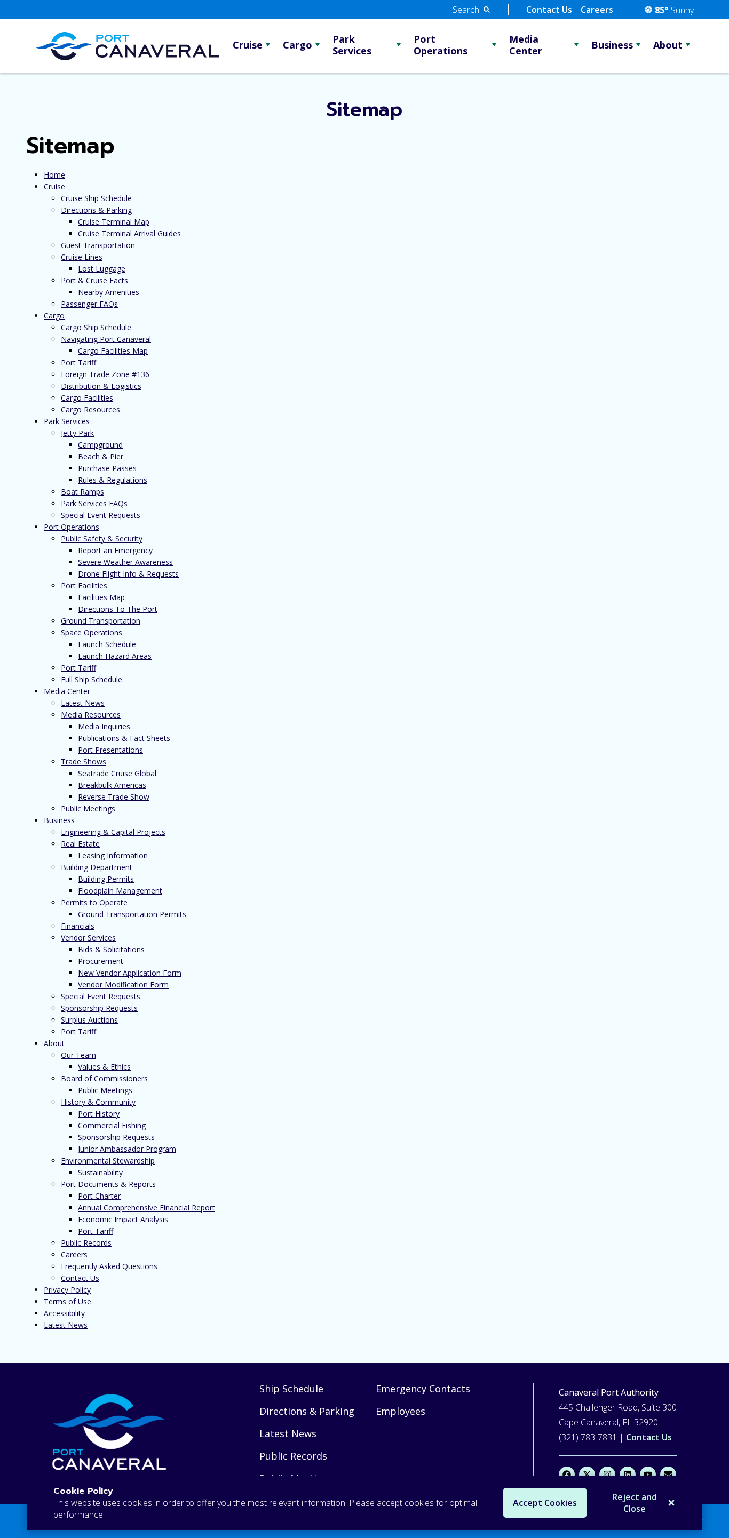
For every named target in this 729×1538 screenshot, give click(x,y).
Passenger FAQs (89, 304)
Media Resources (91, 715)
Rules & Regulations (112, 480)
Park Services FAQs (94, 503)
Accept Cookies (545, 1503)
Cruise (248, 44)
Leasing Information (113, 855)
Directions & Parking (96, 210)
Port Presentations (110, 750)
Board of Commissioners (104, 1078)
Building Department (96, 867)
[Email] (668, 1475)
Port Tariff (78, 362)
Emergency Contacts (423, 1388)
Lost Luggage (101, 269)
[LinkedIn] (628, 1475)
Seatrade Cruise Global (117, 773)
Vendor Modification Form (123, 984)
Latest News (83, 703)
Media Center (525, 45)
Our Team (78, 1055)
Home (54, 175)
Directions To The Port (117, 609)
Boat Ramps (82, 492)
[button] (471, 9)
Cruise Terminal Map (113, 222)
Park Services (351, 45)
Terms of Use (67, 1301)
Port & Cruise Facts (94, 280)
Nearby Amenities (108, 292)
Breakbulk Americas (112, 785)
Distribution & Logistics (101, 386)
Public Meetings (88, 808)
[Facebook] (567, 1475)
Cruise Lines (81, 257)
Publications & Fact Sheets (124, 738)
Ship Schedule (291, 1388)
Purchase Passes (107, 468)
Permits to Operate (94, 902)
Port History (99, 1114)
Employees (400, 1411)
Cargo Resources (90, 409)
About (668, 44)
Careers (597, 9)
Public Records (86, 1243)
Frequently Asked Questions (109, 1266)
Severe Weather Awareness (125, 562)
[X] (587, 1475)
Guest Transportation (98, 245)
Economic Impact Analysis (123, 1219)
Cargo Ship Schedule (96, 327)
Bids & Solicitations (111, 949)
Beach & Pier (100, 456)
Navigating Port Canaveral (106, 339)
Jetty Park (77, 433)
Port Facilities (84, 585)
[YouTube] (648, 1475)
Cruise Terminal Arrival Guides (129, 233)
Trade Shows (83, 761)
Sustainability (100, 1172)
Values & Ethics (104, 1067)
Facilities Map (101, 597)
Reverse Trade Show (113, 797)
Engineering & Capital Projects (113, 832)
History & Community (98, 1102)
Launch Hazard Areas (115, 656)
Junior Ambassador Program (127, 1149)
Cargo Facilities (87, 398)
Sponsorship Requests (99, 1008)
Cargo (297, 44)
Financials (77, 926)
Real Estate (80, 844)
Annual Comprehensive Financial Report (146, 1207)
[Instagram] (607, 1475)
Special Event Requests (100, 515)
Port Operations (440, 45)
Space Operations (91, 632)
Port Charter (99, 1196)
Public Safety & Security (101, 538)
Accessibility (64, 1313)
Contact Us (549, 9)
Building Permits (106, 879)
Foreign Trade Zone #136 (105, 374)
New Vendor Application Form (129, 973)
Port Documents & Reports (108, 1184)
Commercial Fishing (112, 1125)
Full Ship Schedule (91, 679)
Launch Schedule (107, 644)
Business (612, 44)
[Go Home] (111, 1434)
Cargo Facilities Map (113, 351)
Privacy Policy (67, 1290)
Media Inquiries (104, 726)
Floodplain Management (120, 891)
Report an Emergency (115, 550)
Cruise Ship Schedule (96, 198)
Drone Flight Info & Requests (128, 574)
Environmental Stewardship (108, 1161)
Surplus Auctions (89, 1020)
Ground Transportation (100, 621)
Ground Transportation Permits (132, 914)
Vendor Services (88, 938)
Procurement (100, 961)
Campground (100, 445)
